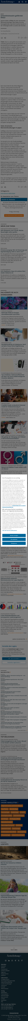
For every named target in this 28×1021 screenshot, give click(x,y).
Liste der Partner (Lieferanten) (9, 530)
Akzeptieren (14, 543)
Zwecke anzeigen (14, 535)
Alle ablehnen (14, 539)
